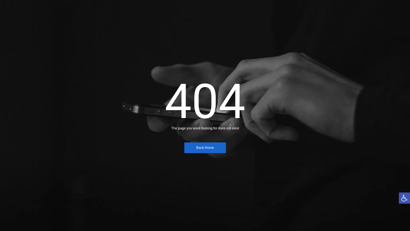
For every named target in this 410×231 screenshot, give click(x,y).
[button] (404, 198)
